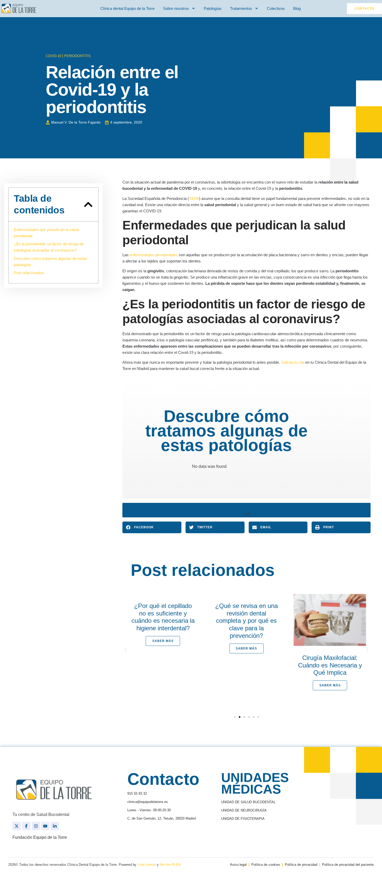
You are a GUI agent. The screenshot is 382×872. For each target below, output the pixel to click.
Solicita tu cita (292, 362)
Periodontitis (77, 56)
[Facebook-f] (26, 826)
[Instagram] (36, 826)
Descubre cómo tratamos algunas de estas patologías (50, 261)
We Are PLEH (170, 865)
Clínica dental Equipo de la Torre (127, 8)
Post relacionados (29, 273)
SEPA (194, 198)
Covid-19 (53, 56)
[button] (88, 204)
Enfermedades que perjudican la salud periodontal (46, 232)
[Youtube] (45, 826)
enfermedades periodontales (154, 255)
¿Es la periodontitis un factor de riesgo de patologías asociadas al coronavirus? (49, 247)
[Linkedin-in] (55, 826)
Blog (297, 8)
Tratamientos (241, 8)
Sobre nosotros (176, 8)
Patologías (213, 8)
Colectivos (276, 8)
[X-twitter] (16, 826)
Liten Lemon (146, 865)
